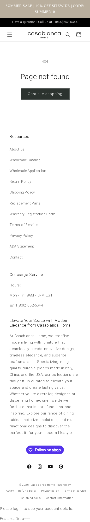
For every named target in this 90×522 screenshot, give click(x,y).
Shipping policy (31, 498)
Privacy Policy (21, 235)
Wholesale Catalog (25, 160)
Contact (16, 257)
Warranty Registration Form (32, 214)
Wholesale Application (28, 171)
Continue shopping (45, 94)
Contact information (59, 498)
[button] (9, 34)
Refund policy (27, 490)
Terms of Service (24, 225)
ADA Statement (22, 246)
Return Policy (20, 181)
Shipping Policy (22, 192)
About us (17, 149)
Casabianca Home (42, 484)
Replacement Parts (25, 203)
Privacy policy (50, 490)
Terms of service (74, 490)
